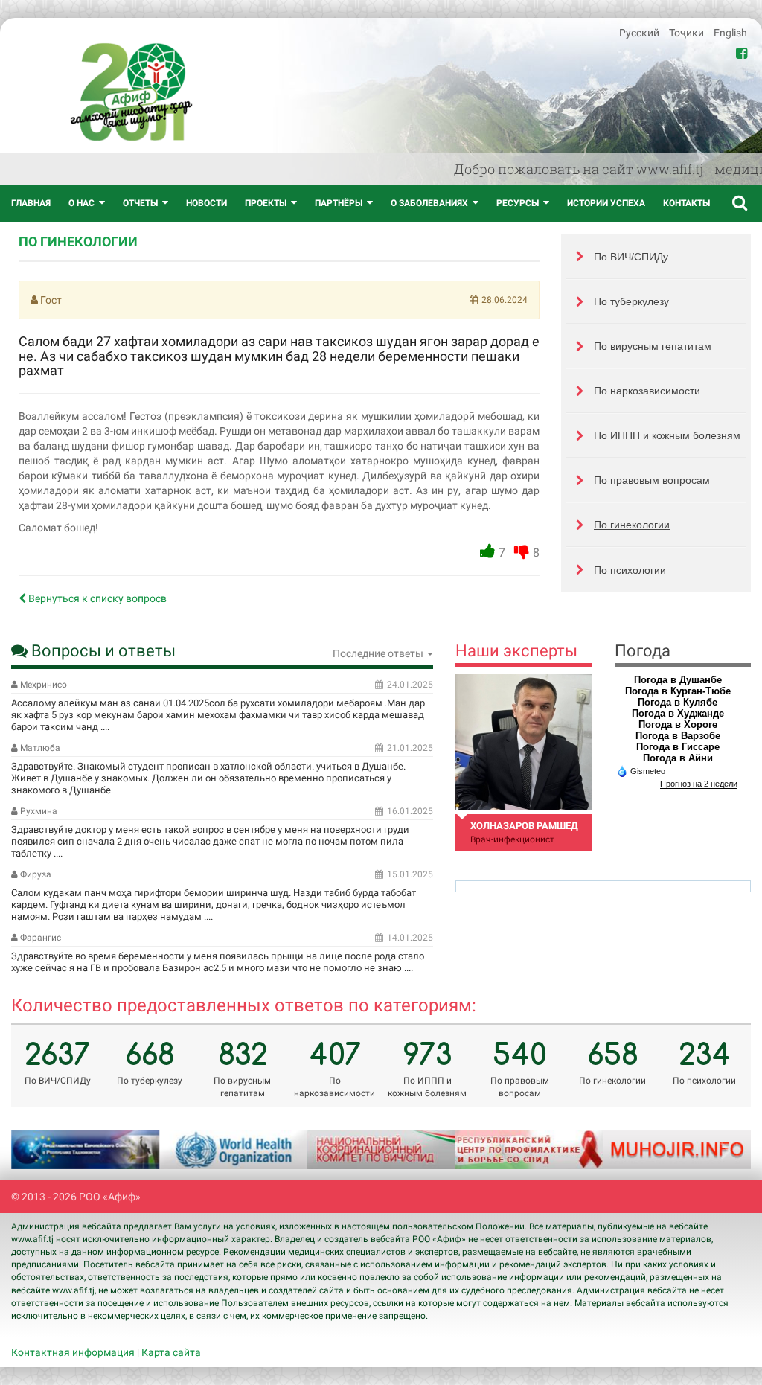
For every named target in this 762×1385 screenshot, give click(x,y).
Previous (41, 1150)
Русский (640, 33)
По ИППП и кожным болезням (667, 435)
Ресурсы (517, 203)
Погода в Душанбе (678, 679)
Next (721, 1150)
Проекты (265, 203)
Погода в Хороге (677, 724)
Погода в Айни (678, 758)
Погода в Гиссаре (678, 746)
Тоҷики (687, 33)
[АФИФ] (131, 91)
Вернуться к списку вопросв (96, 598)
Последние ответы (379, 653)
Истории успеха (606, 203)
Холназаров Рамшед (524, 825)
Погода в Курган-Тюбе (678, 691)
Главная (31, 203)
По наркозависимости (647, 391)
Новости (206, 203)
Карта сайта (171, 1352)
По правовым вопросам (652, 480)
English (730, 33)
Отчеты (140, 203)
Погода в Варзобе (677, 735)
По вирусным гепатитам (652, 346)
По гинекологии (632, 525)
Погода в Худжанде (678, 713)
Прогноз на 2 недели (698, 783)
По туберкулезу (631, 301)
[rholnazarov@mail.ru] (523, 742)
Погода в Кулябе (677, 702)
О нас (81, 203)
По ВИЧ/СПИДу (631, 257)
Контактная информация (73, 1352)
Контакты (686, 203)
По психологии (630, 570)
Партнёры (338, 203)
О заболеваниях (429, 203)
